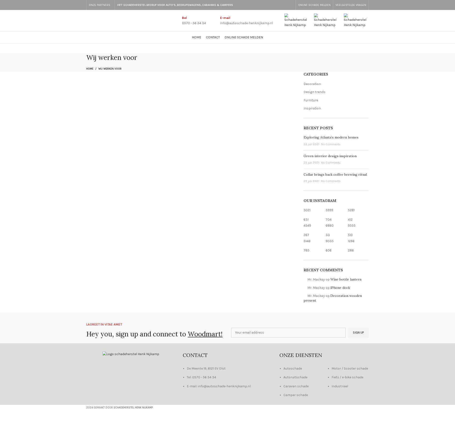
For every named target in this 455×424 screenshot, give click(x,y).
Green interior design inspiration (330, 156)
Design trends (314, 92)
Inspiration (312, 108)
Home (89, 68)
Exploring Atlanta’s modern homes (331, 137)
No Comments (331, 144)
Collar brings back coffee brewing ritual (335, 174)
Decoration (312, 84)
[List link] (300, 385)
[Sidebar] (6, 418)
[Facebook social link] (290, 5)
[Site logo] (296, 20)
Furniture (311, 100)
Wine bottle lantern (345, 279)
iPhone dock (340, 288)
